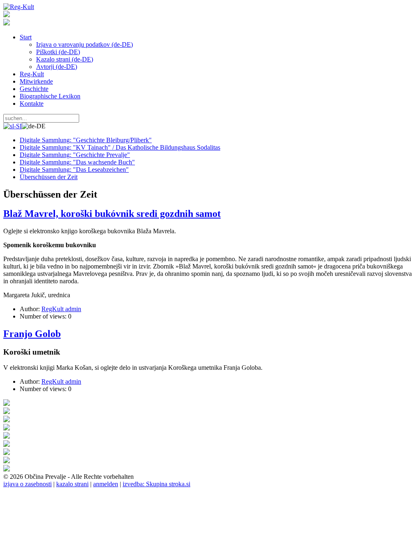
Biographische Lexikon (50, 96)
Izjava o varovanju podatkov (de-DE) (84, 44)
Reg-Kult (32, 74)
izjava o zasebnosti (27, 483)
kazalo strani (72, 483)
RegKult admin (61, 308)
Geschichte (34, 88)
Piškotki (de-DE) (58, 51)
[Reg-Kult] (18, 6)
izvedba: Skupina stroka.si (156, 483)
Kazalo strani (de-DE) (64, 59)
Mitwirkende (36, 81)
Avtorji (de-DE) (56, 66)
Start (26, 37)
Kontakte (31, 103)
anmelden (105, 483)
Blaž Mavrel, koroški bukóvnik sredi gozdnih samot (112, 213)
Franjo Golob (32, 333)
